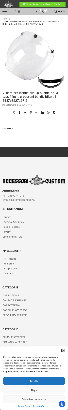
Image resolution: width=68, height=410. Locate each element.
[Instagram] (19, 11)
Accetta (34, 381)
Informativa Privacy (40, 406)
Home (5, 18)
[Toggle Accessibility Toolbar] (62, 404)
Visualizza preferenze (34, 399)
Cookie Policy (24, 406)
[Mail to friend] (37, 112)
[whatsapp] (48, 112)
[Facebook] (15, 11)
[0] (36, 11)
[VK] (25, 112)
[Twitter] (15, 112)
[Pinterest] (31, 112)
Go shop (58, 4)
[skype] (53, 112)
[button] (63, 350)
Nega (34, 390)
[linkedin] (42, 112)
